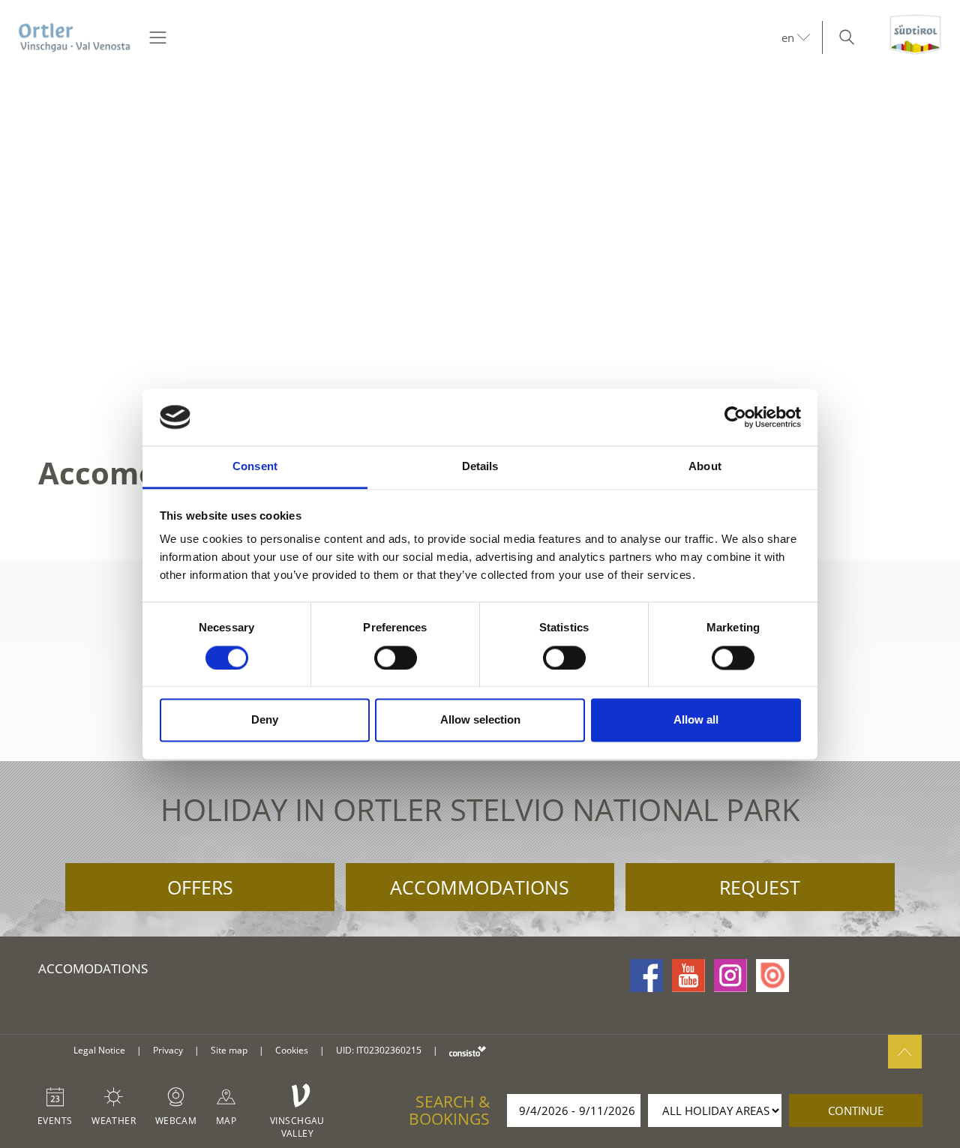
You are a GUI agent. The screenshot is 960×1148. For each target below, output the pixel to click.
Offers (200, 887)
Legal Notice (99, 1050)
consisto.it (467, 1051)
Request (759, 887)
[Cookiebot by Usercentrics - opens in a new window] (735, 417)
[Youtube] (688, 975)
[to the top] (905, 1052)
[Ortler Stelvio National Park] (75, 37)
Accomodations (93, 968)
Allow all (696, 720)
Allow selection (480, 720)
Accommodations (479, 887)
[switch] (395, 658)
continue (856, 1110)
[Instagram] (730, 975)
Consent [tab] (255, 466)
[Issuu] (772, 975)
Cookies (291, 1050)
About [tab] (705, 466)
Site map (229, 1050)
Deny (264, 720)
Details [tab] (480, 466)
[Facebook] (646, 975)
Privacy (168, 1050)
